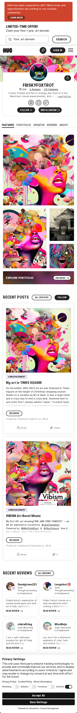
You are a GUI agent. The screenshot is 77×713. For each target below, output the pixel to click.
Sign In (57, 50)
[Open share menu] (67, 78)
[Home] (7, 50)
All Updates (42, 297)
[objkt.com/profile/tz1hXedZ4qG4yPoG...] (31, 102)
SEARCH (61, 39)
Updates (39, 124)
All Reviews (44, 573)
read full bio (64, 96)
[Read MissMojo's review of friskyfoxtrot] (57, 636)
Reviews (52, 124)
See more (14, 413)
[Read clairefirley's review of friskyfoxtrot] (20, 636)
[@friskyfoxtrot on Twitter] (46, 102)
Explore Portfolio (20, 278)
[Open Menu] (70, 50)
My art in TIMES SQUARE (24, 382)
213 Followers (51, 89)
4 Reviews (35, 89)
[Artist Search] (43, 50)
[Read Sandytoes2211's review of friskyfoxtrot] (20, 597)
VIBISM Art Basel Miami (23, 516)
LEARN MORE (16, 17)
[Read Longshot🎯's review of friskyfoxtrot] (57, 597)
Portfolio (23, 124)
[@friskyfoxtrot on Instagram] (38, 102)
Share (23, 428)
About (63, 124)
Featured (8, 124)
